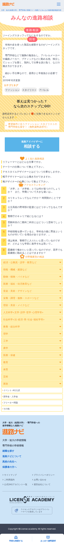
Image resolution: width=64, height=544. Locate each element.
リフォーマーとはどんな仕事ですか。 (23, 161)
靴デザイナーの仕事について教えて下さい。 (26, 181)
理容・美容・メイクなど (16, 305)
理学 (5, 333)
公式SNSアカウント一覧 (15, 484)
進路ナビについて (11, 456)
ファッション (12, 89)
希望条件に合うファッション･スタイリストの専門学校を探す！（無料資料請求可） (32, 125)
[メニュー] (59, 4)
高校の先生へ (9, 461)
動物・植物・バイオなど (16, 276)
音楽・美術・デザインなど (17, 290)
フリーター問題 (10, 402)
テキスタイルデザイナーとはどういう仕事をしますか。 (32, 171)
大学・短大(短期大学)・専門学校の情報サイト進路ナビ (21, 10)
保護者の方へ (9, 466)
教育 (5, 362)
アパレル (44, 89)
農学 (5, 347)
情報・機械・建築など (15, 269)
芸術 (5, 376)
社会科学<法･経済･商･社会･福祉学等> (24, 319)
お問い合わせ (40, 479)
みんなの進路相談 (48, 10)
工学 (5, 340)
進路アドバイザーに (32, 144)
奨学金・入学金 (10, 396)
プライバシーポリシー (44, 475)
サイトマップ (10, 475)
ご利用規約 (9, 479)
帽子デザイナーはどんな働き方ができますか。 (28, 176)
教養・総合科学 (11, 326)
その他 (6, 408)
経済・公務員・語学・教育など (20, 262)
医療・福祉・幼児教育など (17, 283)
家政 (5, 383)
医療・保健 (9, 355)
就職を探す (8, 450)
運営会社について (42, 484)
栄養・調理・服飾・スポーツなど (21, 298)
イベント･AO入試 (11, 390)
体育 (5, 369)
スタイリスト (29, 89)
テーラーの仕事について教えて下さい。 (24, 166)
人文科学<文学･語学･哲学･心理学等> (23, 312)
